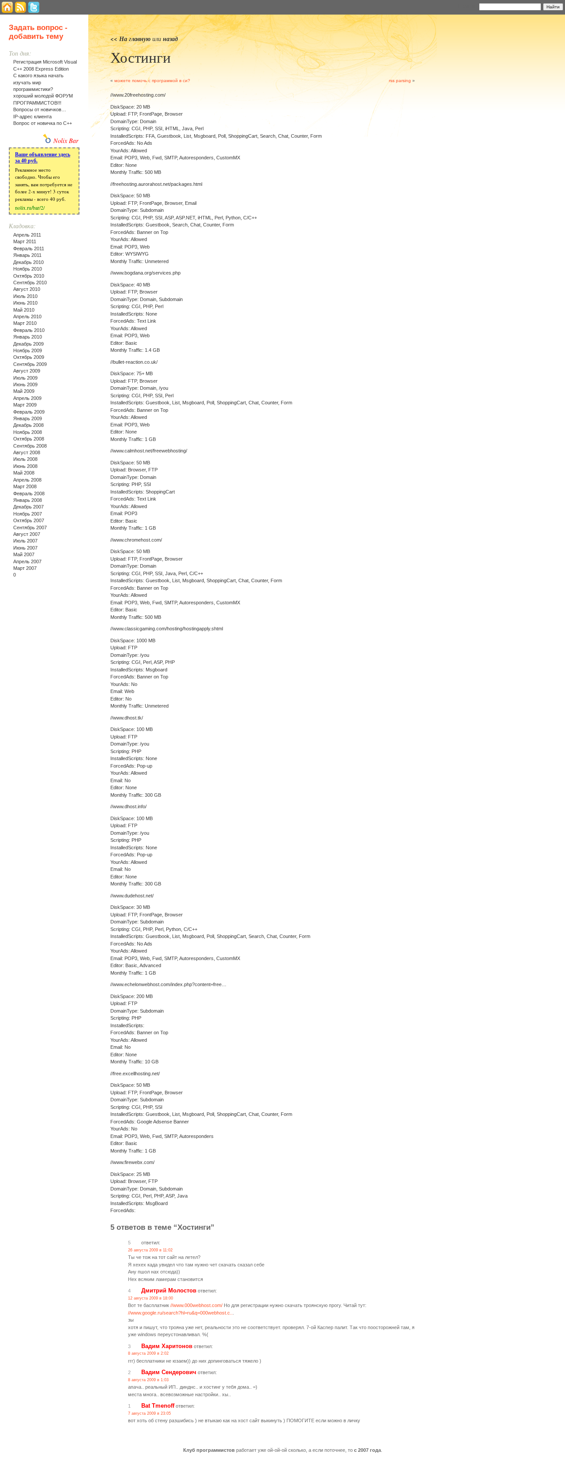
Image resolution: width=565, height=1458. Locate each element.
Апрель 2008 (27, 479)
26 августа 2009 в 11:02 (150, 1250)
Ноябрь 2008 (27, 432)
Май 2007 (23, 554)
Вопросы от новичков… (39, 109)
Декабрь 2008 (28, 425)
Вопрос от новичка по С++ (42, 123)
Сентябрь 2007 (30, 527)
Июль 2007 (25, 540)
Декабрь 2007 (28, 506)
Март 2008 (25, 486)
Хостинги (140, 57)
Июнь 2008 (25, 466)
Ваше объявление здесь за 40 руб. (42, 157)
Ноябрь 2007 (27, 513)
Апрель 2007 (27, 561)
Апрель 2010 (27, 316)
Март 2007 (25, 568)
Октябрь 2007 (28, 520)
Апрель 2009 (27, 398)
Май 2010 (23, 310)
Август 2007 (26, 534)
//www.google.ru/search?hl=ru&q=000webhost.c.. (180, 1312)
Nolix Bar (66, 140)
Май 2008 (23, 472)
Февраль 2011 (28, 248)
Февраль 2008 (29, 493)
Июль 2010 (25, 296)
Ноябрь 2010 (27, 268)
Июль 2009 (25, 378)
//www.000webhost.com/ (196, 1305)
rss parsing (400, 80)
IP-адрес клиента (32, 116)
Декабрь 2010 (28, 262)
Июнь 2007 (25, 547)
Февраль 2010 (29, 330)
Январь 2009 (27, 418)
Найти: (467, 6)
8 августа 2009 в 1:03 (148, 1380)
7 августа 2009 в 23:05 (149, 1413)
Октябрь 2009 (28, 357)
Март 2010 (25, 323)
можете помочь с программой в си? (152, 80)
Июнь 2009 (25, 384)
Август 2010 (26, 289)
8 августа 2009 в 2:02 (148, 1353)
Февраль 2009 (29, 411)
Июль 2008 (25, 459)
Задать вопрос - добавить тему (38, 32)
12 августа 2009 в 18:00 (150, 1298)
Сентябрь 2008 (30, 445)
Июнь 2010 (25, 302)
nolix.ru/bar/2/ (30, 207)
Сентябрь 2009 (30, 364)
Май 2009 (23, 391)
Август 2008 (26, 452)
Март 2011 (24, 241)
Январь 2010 (27, 336)
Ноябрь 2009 (27, 350)
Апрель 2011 (27, 234)
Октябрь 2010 (28, 276)
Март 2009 (25, 404)
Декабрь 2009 (28, 344)
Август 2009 (26, 370)
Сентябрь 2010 (30, 282)
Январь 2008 (27, 500)
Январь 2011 (27, 255)
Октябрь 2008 (28, 438)
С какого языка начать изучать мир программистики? (38, 82)
